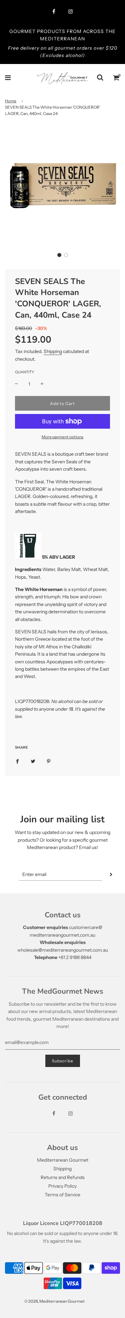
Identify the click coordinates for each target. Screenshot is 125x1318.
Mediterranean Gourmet (62, 1160)
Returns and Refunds (63, 1177)
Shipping (53, 351)
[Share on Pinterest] (48, 760)
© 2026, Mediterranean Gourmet (54, 1301)
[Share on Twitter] (33, 760)
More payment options (62, 436)
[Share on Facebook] (17, 760)
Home (10, 100)
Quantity (24, 372)
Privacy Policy (62, 1186)
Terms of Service (62, 1195)
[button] (59, 255)
